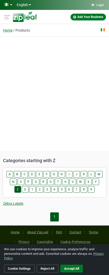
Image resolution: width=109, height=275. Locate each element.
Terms (93, 232)
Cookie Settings (19, 268)
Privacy (24, 242)
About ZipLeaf (38, 232)
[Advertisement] (54, 93)
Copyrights (45, 242)
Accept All (71, 268)
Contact (75, 232)
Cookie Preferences (75, 242)
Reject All (47, 268)
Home (7, 30)
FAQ (59, 232)
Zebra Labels (13, 204)
